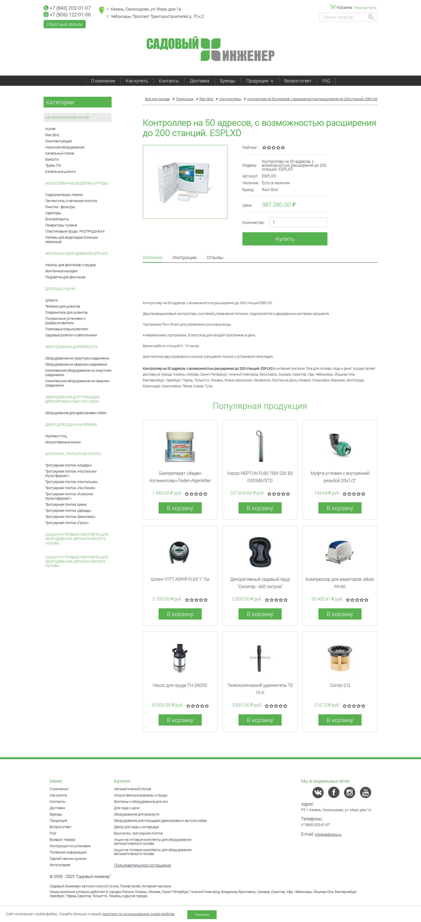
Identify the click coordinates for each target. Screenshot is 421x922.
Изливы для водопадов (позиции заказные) (71, 239)
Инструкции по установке (70, 846)
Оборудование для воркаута (71, 346)
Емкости (52, 159)
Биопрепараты (57, 219)
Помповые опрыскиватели (66, 329)
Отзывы (215, 257)
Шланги (51, 300)
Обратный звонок (65, 24)
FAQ (326, 81)
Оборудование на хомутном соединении (77, 358)
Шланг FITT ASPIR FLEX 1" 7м (180, 579)
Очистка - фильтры (60, 206)
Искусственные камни (63, 442)
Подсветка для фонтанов (65, 277)
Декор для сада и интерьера (71, 424)
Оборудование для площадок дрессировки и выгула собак (72, 399)
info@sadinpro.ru (328, 834)
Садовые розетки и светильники (71, 335)
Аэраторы (53, 213)
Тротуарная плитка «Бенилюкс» (70, 516)
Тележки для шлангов (62, 306)
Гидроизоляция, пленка (64, 194)
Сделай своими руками (68, 858)
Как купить (137, 81)
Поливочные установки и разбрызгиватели (65, 320)
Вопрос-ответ (298, 81)
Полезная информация (68, 852)
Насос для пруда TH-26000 (180, 685)
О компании (103, 81)
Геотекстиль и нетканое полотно (71, 200)
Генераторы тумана (61, 225)
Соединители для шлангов (66, 312)
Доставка (199, 81)
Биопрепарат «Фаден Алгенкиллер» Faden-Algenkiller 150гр (180, 480)
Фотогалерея (60, 865)
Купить (285, 239)
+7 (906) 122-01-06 (70, 14)
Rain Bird (52, 135)
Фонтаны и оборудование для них (76, 253)
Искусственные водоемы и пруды (76, 183)
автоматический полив (100, 886)
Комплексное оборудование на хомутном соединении (78, 372)
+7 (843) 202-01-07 (70, 7)
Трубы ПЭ (53, 165)
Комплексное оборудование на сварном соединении (77, 383)
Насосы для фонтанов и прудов (70, 264)
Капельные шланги (60, 171)
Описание (152, 257)
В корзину (180, 508)
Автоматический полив (67, 117)
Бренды (228, 81)
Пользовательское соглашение (142, 865)
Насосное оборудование (64, 147)
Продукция (257, 81)
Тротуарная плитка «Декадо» (68, 510)
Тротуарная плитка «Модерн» (68, 465)
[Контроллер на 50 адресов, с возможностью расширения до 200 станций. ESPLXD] (185, 182)
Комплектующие (58, 141)
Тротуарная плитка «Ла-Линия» (70, 487)
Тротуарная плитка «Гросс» (67, 522)
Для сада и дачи (60, 288)
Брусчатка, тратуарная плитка (73, 453)
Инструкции (184, 257)
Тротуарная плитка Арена (65, 504)
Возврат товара (62, 839)
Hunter (50, 128)
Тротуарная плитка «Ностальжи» (71, 481)
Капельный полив (59, 153)
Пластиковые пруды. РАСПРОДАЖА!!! (75, 231)
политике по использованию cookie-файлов (138, 913)
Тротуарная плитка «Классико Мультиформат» (69, 496)
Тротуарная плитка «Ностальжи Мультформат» (70, 473)
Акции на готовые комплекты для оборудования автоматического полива (76, 538)
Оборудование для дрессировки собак (75, 412)
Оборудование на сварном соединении (76, 364)
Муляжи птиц (56, 436)
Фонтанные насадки (61, 271)
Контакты (169, 81)
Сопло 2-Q (340, 685)
